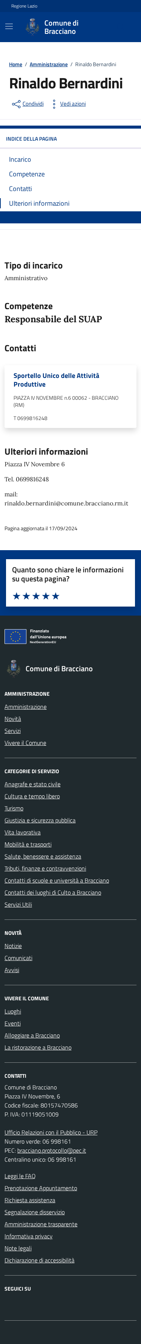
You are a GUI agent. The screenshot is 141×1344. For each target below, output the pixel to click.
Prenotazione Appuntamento (41, 1187)
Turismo (14, 808)
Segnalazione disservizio (35, 1212)
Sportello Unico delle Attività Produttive (56, 379)
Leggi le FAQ (20, 1175)
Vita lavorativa (23, 832)
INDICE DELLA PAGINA (31, 139)
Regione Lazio (24, 6)
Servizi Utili (18, 904)
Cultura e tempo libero (32, 796)
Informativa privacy (29, 1236)
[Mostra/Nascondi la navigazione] (9, 26)
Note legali (18, 1248)
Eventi (13, 1023)
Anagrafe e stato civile (33, 784)
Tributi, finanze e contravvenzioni (45, 868)
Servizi (13, 730)
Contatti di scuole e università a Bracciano (57, 880)
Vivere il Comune (25, 742)
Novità (13, 718)
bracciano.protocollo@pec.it (51, 1150)
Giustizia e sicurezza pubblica (40, 820)
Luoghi (13, 1011)
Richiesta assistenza (30, 1199)
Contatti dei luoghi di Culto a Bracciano (53, 892)
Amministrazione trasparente (41, 1224)
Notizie (13, 945)
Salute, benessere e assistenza (43, 856)
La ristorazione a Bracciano (38, 1047)
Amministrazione (26, 706)
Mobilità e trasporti (28, 844)
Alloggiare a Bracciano (32, 1035)
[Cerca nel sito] (121, 27)
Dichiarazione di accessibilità (39, 1260)
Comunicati (18, 957)
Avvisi (12, 969)
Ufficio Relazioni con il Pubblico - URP (51, 1132)
